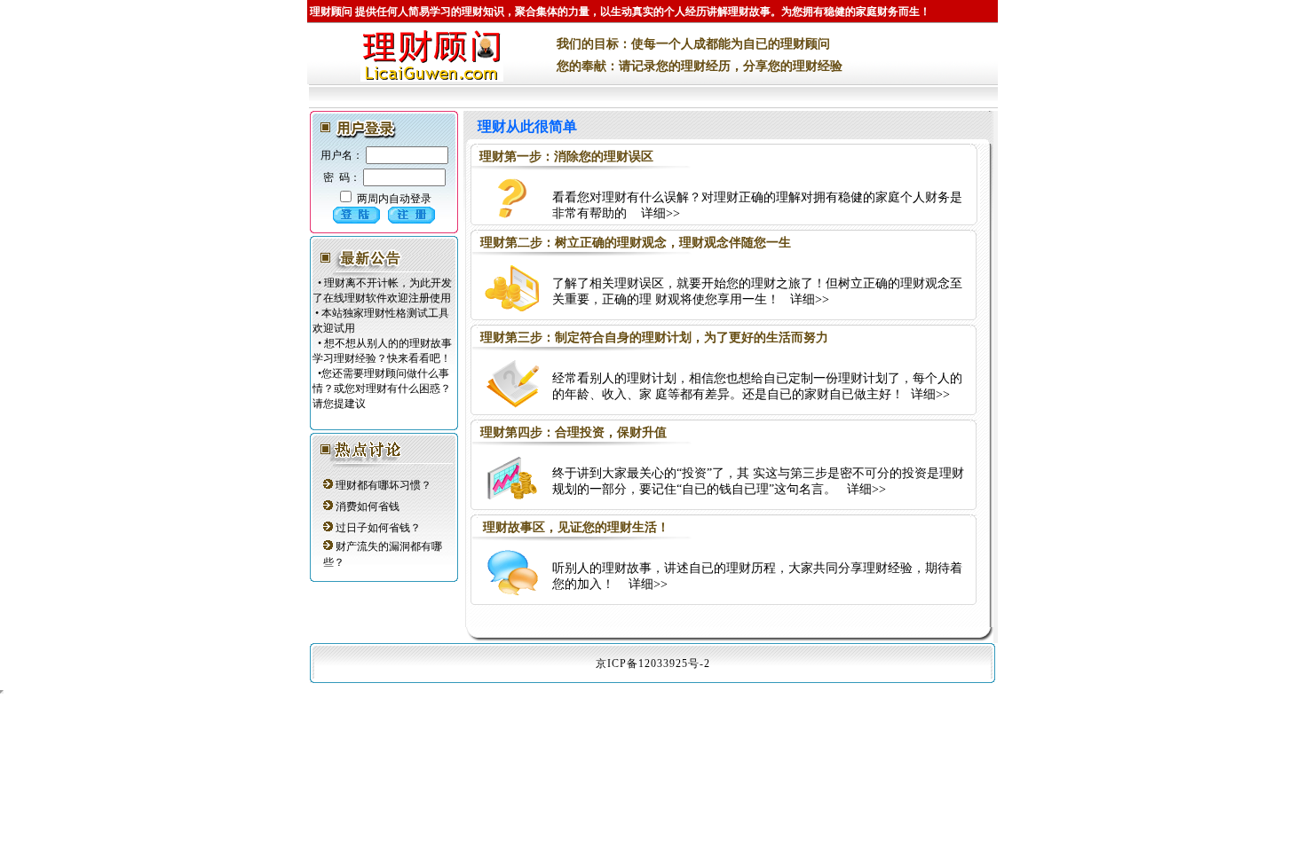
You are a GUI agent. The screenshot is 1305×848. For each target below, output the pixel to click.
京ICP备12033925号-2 (653, 663)
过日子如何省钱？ (378, 528)
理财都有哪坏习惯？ (383, 485)
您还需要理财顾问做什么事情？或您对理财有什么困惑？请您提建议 (381, 388)
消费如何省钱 (367, 506)
